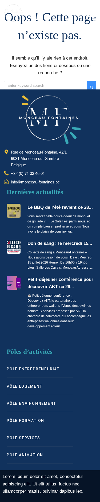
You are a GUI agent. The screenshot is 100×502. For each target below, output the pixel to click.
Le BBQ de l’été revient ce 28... (60, 207)
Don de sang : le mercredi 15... (59, 243)
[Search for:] (44, 85)
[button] (91, 13)
